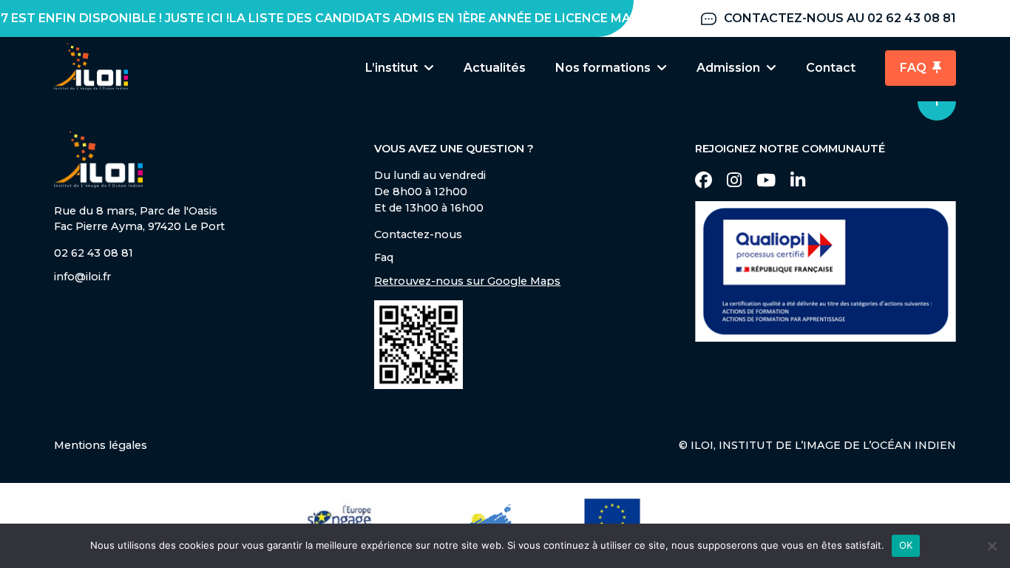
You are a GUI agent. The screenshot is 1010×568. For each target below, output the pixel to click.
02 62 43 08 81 (93, 253)
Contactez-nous (418, 234)
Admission (728, 68)
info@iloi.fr (82, 276)
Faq (383, 257)
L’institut (391, 68)
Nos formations (603, 68)
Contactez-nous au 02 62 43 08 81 (840, 18)
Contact (830, 68)
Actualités (495, 68)
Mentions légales (100, 445)
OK (906, 545)
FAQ (913, 68)
